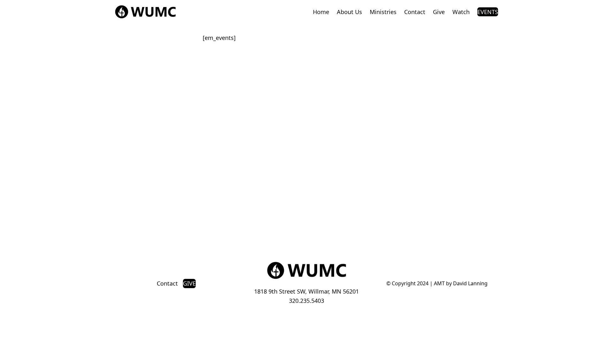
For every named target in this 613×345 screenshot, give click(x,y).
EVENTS (487, 12)
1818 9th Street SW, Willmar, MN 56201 (306, 291)
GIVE (189, 283)
